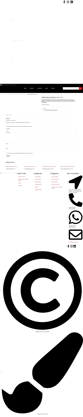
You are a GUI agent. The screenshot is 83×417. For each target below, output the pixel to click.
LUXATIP (36, 187)
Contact (53, 88)
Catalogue (39, 88)
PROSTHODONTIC (55, 184)
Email (7, 148)
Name (7, 143)
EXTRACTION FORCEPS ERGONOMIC (21, 94)
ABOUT (19, 183)
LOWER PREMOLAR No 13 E (29, 169)
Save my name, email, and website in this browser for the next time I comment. (20, 153)
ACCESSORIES (38, 176)
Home (25, 88)
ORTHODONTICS (55, 179)
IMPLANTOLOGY (38, 184)
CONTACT (20, 185)
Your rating (8, 128)
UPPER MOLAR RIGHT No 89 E (48, 169)
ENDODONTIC (38, 182)
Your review (8, 132)
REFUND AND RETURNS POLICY (23, 180)
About (46, 88)
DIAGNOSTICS (38, 179)
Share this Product (46, 104)
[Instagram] (68, 2)
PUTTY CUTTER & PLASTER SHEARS (56, 187)
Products (32, 88)
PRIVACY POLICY (21, 176)
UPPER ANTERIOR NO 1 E (10, 169)
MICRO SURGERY (38, 189)
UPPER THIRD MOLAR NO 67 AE (67, 169)
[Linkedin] (71, 2)
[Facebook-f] (64, 2)
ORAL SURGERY (11, 94)
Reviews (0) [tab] (9, 115)
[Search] (80, 88)
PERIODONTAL (54, 182)
